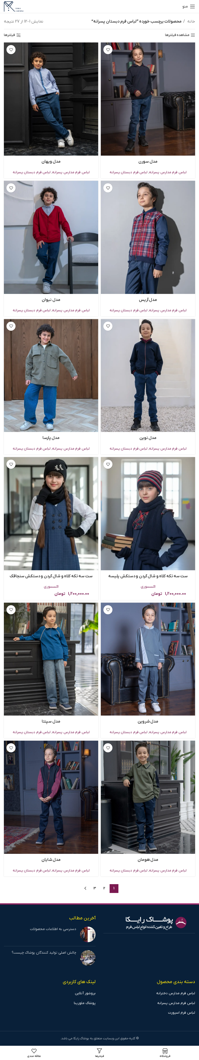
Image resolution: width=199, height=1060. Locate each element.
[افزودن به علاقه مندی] (107, 49)
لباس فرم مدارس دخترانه (175, 993)
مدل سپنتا (51, 721)
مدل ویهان (51, 161)
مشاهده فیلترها (177, 35)
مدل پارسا (51, 438)
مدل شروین (148, 721)
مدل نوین (148, 438)
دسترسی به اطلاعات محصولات (53, 929)
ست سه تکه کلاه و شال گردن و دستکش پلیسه (148, 576)
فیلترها (9, 35)
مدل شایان (51, 859)
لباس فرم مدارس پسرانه (168, 172)
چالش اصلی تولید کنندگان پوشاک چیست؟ (44, 952)
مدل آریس (148, 299)
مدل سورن (148, 161)
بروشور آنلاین (85, 993)
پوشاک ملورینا (85, 1003)
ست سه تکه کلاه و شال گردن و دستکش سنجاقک (51, 576)
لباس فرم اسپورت (181, 1012)
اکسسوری (148, 586)
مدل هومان (148, 859)
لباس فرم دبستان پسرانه (129, 172)
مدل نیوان (51, 299)
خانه (190, 21)
